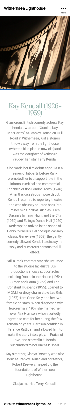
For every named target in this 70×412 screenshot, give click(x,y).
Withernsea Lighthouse (25, 8)
